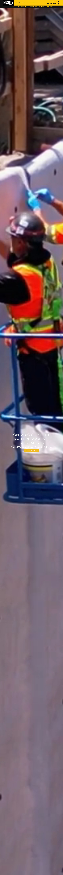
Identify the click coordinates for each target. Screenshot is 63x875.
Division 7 (12, 6)
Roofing (41, 6)
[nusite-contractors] (8, 3)
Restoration (33, 6)
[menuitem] (18, 3)
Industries (50, 6)
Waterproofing (22, 6)
